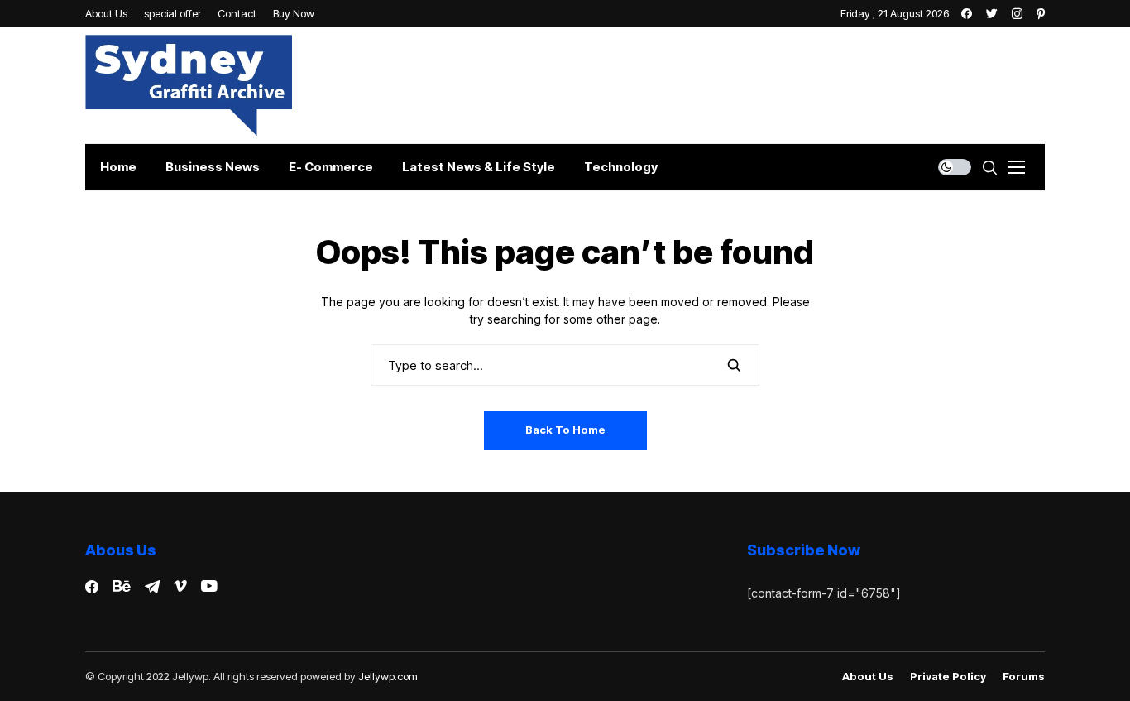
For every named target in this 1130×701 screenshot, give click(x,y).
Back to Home (565, 429)
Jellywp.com (388, 676)
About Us (867, 676)
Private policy (948, 676)
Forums (1024, 676)
